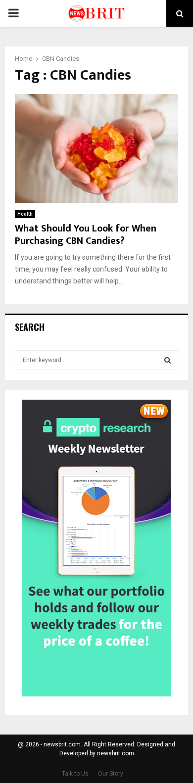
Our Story (110, 773)
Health (25, 214)
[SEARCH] (167, 360)
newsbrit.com (115, 753)
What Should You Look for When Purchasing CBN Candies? (85, 234)
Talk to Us (75, 773)
